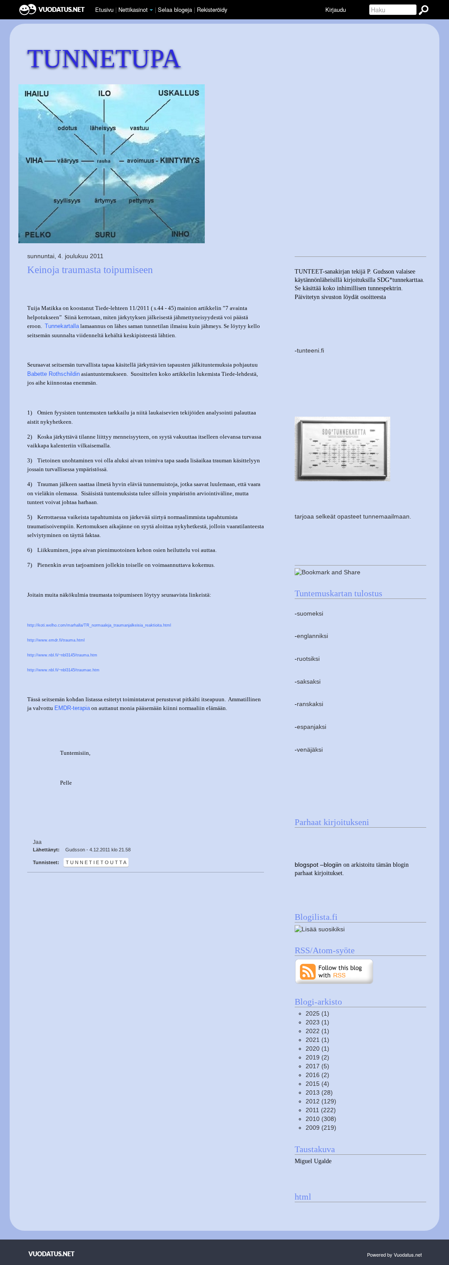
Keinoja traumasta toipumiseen (90, 269)
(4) (317, 1084)
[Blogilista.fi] (320, 929)
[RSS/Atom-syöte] (334, 971)
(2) (317, 1057)
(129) (321, 1101)
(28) (319, 1092)
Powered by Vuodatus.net (394, 1254)
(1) (317, 1013)
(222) (321, 1110)
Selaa (175, 9)
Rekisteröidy (212, 9)
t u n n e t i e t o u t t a (96, 862)
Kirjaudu (335, 9)
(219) (321, 1127)
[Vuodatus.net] (51, 1254)
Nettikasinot (133, 9)
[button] (151, 10)
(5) (317, 1066)
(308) (321, 1119)
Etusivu (104, 9)
